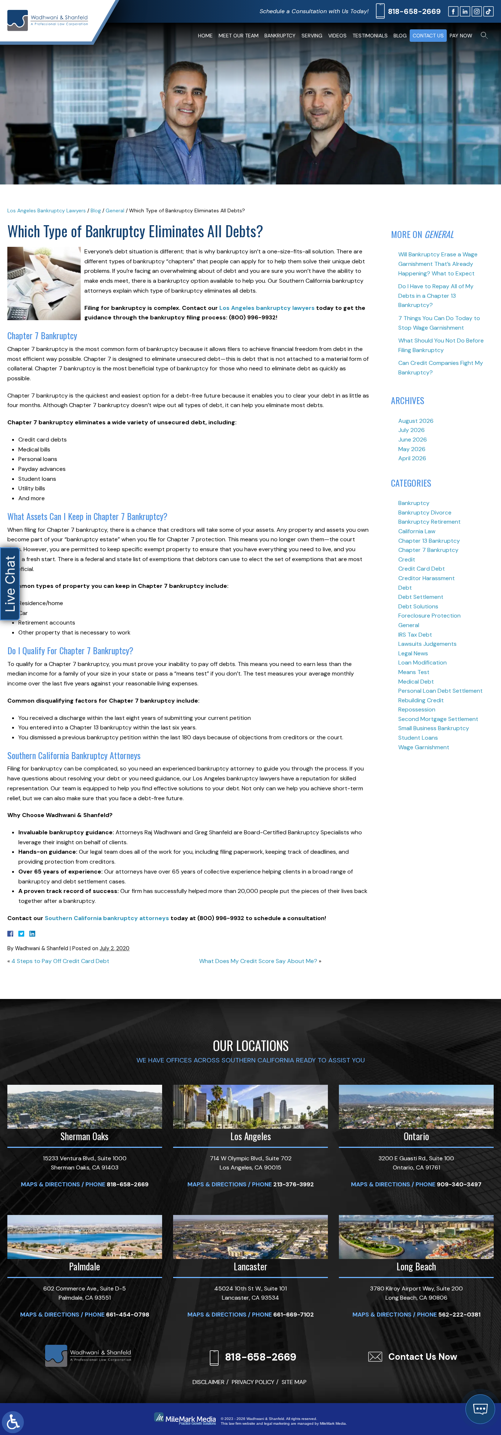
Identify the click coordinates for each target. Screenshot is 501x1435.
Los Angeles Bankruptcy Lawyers (46, 210)
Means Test (413, 672)
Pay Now (461, 35)
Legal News (413, 653)
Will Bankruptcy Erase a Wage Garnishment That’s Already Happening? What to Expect (438, 263)
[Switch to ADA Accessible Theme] (13, 1422)
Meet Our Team (239, 35)
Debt (405, 588)
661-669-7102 (293, 1314)
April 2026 (412, 458)
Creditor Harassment (426, 578)
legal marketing (277, 1423)
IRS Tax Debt (415, 634)
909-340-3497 (459, 1184)
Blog (400, 35)
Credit (406, 559)
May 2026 (411, 449)
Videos (337, 35)
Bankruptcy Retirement (429, 522)
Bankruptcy (280, 35)
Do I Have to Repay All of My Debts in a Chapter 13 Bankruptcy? (435, 295)
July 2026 (411, 430)
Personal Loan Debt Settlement (440, 691)
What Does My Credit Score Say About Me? (258, 961)
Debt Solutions (418, 606)
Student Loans (418, 738)
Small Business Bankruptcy (433, 728)
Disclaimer (208, 1382)
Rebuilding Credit (421, 700)
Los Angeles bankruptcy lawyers (267, 308)
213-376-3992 (293, 1184)
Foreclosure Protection (429, 615)
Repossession (416, 709)
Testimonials (370, 35)
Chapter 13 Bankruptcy (429, 541)
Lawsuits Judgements (427, 644)
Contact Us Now (422, 1356)
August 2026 (416, 421)
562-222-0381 (459, 1314)
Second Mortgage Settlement (438, 719)
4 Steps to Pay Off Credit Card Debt (60, 961)
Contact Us (428, 35)
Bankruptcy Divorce (424, 512)
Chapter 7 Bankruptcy (428, 550)
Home (205, 35)
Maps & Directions (50, 1184)
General (115, 210)
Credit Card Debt (421, 568)
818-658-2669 (414, 11)
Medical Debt (416, 681)
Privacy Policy (253, 1382)
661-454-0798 (127, 1314)
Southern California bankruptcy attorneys (107, 918)
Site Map (294, 1382)
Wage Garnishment (423, 747)
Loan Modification (422, 662)
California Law (416, 531)
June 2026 (412, 439)
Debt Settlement (420, 597)
